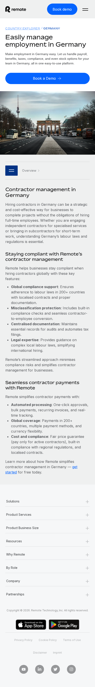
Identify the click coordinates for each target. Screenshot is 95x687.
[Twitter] (55, 669)
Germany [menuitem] (51, 28)
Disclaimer (40, 652)
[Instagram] (71, 669)
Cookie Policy (48, 640)
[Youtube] (23, 669)
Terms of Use (72, 640)
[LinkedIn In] (39, 669)
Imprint (57, 652)
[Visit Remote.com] (19, 9)
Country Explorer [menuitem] (22, 28)
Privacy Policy (23, 640)
